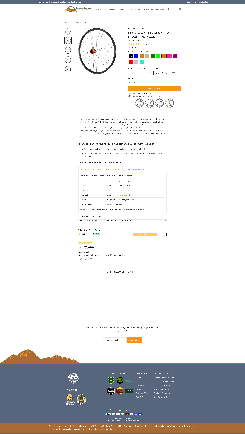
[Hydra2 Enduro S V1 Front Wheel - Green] (75, 313)
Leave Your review (145, 234)
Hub (100, 169)
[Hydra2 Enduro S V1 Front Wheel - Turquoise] (72, 315)
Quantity (134, 79)
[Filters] (160, 234)
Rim (108, 169)
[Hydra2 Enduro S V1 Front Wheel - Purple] (65, 315)
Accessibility (124, 420)
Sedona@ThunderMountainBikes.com (66, 2)
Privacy (107, 420)
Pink (169, 56)
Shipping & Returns (91, 216)
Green (152, 56)
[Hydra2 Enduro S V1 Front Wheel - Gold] (72, 313)
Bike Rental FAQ (160, 397)
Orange (164, 56)
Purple (175, 56)
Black (130, 56)
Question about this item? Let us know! (105, 221)
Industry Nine (137, 29)
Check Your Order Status (164, 381)
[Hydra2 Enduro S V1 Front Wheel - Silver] (70, 315)
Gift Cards (140, 385)
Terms (118, 420)
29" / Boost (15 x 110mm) (165, 73)
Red (130, 62)
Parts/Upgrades (134, 169)
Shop (138, 381)
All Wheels (72, 22)
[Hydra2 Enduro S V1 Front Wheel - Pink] (82, 313)
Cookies (113, 420)
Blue (136, 56)
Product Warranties (162, 393)
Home (65, 22)
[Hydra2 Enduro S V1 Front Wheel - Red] (68, 315)
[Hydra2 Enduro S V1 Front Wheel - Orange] (79, 313)
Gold (147, 56)
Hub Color (139, 51)
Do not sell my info (134, 420)
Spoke (117, 169)
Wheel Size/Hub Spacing (144, 69)
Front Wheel (87, 169)
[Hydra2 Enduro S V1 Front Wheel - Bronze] (70, 313)
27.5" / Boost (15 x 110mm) (140, 73)
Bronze (141, 56)
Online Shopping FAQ (162, 385)
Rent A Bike (140, 389)
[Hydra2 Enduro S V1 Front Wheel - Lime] (77, 313)
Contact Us (158, 401)
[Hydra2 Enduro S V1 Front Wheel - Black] (65, 313)
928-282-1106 (43, 2)
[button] (134, 44)
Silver (136, 62)
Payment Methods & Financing (166, 377)
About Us (140, 397)
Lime (158, 56)
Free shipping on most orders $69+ (198, 2)
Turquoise (141, 62)
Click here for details (121, 195)
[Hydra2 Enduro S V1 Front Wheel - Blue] (68, 313)
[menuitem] (97, 9)
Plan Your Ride (142, 393)
